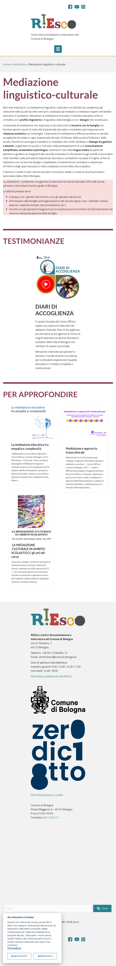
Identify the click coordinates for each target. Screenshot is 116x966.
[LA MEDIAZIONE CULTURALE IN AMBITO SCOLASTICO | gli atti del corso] (30, 517)
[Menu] (58, 49)
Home (6, 64)
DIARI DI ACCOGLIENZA (54, 309)
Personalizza (14, 948)
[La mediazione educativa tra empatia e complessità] (30, 422)
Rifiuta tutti (45, 956)
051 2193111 (51, 817)
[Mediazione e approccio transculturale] (85, 424)
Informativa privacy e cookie (47, 795)
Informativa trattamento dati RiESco (51, 676)
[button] (102, 908)
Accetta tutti (19, 956)
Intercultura (19, 64)
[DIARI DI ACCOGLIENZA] (58, 277)
